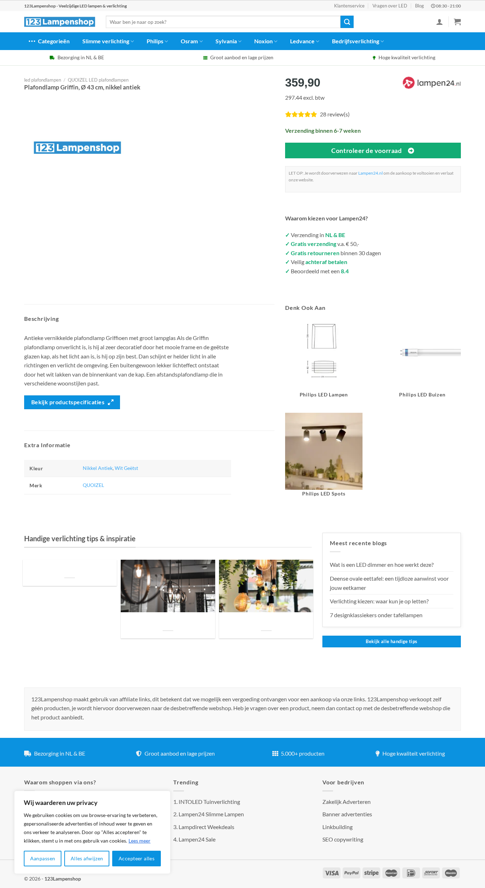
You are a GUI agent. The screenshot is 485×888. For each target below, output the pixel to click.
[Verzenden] (346, 22)
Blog (419, 6)
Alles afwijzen (87, 858)
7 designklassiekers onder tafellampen (377, 615)
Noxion (263, 41)
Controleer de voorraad (366, 150)
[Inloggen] (439, 21)
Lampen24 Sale (197, 839)
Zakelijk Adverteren (346, 801)
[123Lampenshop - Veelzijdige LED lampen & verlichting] (59, 22)
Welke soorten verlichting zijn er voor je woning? (266, 622)
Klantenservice (349, 6)
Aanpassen (42, 858)
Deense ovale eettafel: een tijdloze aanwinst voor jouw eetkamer (389, 583)
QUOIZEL (93, 485)
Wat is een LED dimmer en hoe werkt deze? (382, 564)
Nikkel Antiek (98, 468)
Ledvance (302, 41)
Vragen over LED (389, 6)
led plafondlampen (42, 80)
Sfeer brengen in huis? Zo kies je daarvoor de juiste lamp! (168, 622)
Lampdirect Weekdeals (206, 826)
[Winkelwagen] (457, 21)
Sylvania (226, 41)
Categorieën (54, 41)
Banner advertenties (347, 814)
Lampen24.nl (370, 173)
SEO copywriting (342, 839)
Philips (155, 41)
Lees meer (140, 841)
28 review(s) (335, 114)
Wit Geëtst (126, 468)
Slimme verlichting (105, 41)
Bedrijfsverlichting (355, 41)
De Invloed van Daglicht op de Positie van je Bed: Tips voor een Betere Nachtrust (70, 569)
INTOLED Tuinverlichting (209, 801)
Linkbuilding (337, 826)
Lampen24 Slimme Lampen (211, 814)
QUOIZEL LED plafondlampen (98, 80)
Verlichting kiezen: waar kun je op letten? (379, 601)
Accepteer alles (136, 858)
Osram (189, 41)
